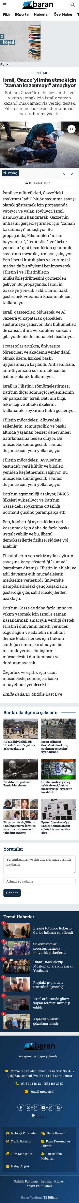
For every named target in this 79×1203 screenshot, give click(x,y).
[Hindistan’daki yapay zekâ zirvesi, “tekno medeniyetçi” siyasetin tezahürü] (58, 769)
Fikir (6, 14)
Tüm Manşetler (21, 1154)
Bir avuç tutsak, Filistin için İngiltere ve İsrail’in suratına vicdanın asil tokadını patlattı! (19, 827)
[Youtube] (43, 1107)
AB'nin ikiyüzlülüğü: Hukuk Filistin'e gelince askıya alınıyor (19, 745)
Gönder (12, 892)
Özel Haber (63, 14)
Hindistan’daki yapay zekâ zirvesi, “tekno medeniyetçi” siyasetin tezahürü (56, 787)
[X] (28, 1107)
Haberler (41, 14)
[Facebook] (20, 1107)
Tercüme (39, 73)
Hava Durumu (56, 1133)
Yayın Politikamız (39, 1186)
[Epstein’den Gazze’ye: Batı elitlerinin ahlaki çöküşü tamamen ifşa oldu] (58, 809)
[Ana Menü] (4, 4)
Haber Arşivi (20, 1166)
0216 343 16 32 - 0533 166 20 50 (42, 1083)
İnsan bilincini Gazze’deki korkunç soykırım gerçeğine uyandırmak (54, 747)
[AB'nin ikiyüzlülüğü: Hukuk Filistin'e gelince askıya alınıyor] (20, 728)
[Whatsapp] (50, 1107)
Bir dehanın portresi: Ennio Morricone (17, 783)
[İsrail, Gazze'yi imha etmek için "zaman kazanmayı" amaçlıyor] (39, 145)
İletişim (46, 1181)
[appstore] (39, 1117)
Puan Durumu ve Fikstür (55, 1143)
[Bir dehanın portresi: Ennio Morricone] (20, 769)
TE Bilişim (50, 1197)
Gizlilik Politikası (26, 1181)
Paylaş (12, 173)
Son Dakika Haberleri (51, 1156)
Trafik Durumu (21, 1141)
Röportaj (22, 14)
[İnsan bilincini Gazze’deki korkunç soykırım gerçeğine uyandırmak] (58, 728)
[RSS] (58, 1107)
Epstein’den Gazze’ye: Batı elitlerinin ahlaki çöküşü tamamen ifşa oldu (55, 827)
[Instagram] (35, 1107)
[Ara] (72, 5)
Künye (59, 1181)
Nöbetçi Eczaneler (24, 1133)
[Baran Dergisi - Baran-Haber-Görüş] (37, 4)
